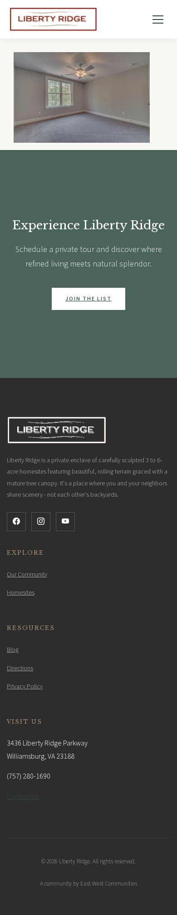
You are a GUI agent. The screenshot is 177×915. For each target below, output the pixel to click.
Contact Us (23, 797)
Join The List (88, 299)
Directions (20, 668)
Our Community (27, 574)
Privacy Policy (25, 686)
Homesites (20, 592)
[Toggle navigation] (158, 19)
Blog (13, 649)
